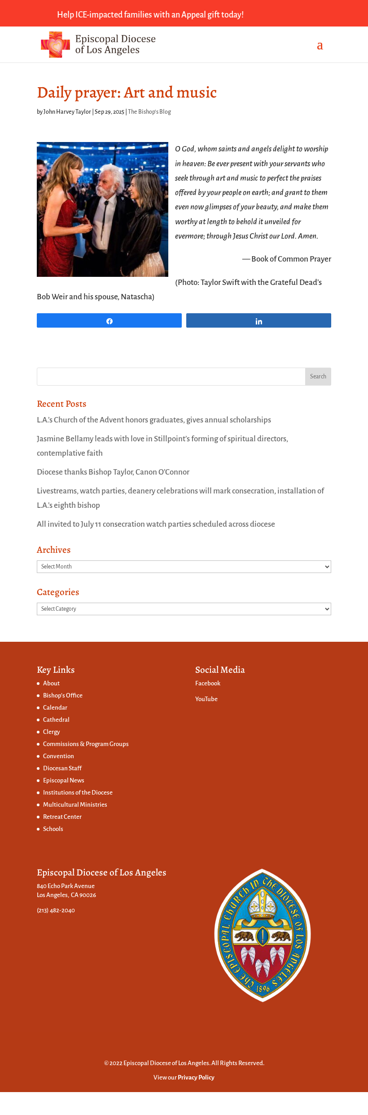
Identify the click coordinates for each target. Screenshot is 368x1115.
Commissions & (64, 744)
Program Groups (107, 744)
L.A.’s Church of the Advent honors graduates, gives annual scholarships (154, 420)
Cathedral (56, 719)
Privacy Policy (196, 1077)
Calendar (55, 707)
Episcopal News (63, 780)
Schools (53, 829)
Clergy (51, 732)
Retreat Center (62, 816)
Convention (58, 756)
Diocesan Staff (62, 768)
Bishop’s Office (63, 695)
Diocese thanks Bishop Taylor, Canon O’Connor (113, 472)
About (51, 683)
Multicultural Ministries (75, 804)
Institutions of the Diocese (78, 792)
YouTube (206, 699)
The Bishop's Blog (149, 112)
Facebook (207, 683)
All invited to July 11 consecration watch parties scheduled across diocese (156, 524)
